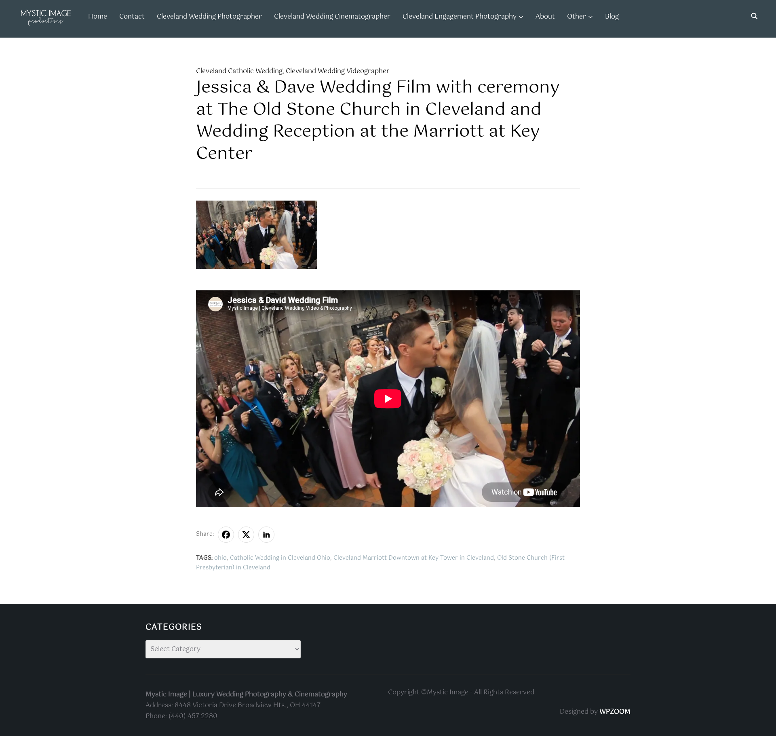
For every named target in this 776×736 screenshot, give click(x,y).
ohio (220, 558)
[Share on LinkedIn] (266, 535)
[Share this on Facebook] (226, 535)
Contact (132, 16)
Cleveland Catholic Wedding (239, 71)
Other (576, 16)
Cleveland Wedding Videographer (338, 71)
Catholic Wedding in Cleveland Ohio (280, 558)
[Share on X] (246, 535)
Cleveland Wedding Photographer (209, 16)
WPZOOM (614, 711)
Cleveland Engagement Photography (460, 16)
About (545, 16)
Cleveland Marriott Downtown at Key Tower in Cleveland (413, 558)
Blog (612, 16)
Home (97, 16)
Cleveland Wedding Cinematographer (332, 16)
